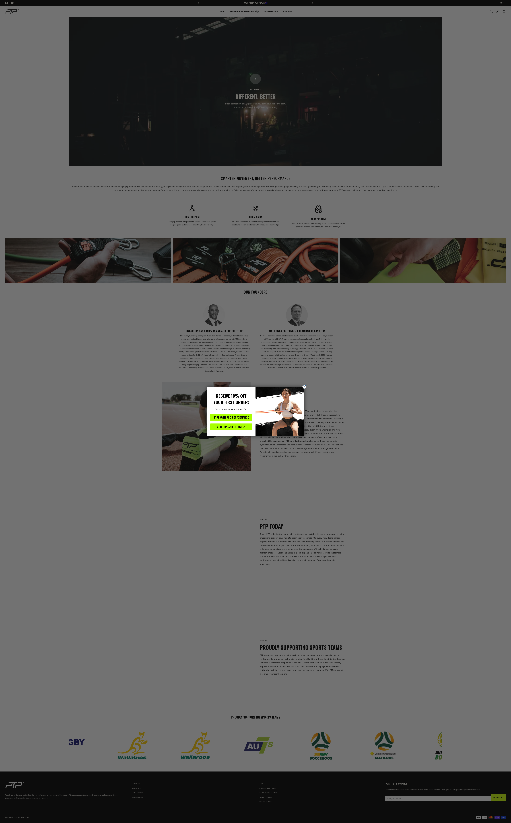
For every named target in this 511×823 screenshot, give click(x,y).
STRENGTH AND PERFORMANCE (231, 417)
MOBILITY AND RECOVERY (231, 427)
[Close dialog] (304, 386)
